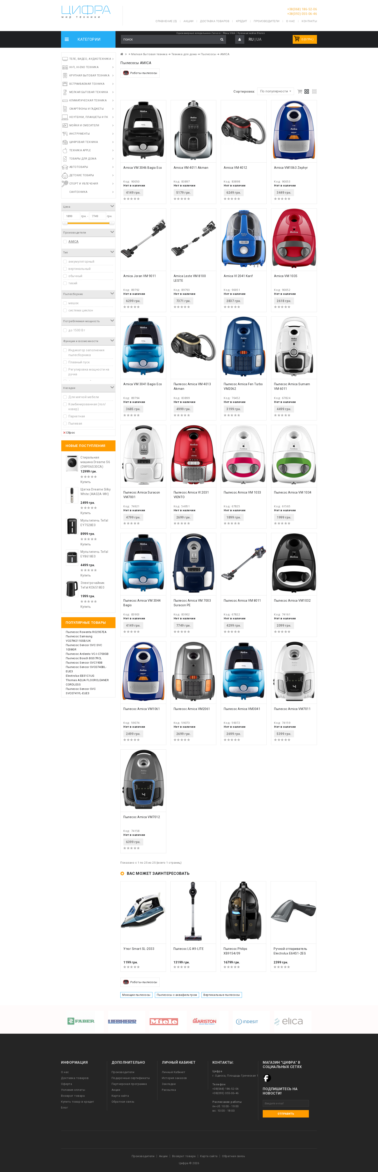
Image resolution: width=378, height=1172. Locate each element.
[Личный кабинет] (239, 39)
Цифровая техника (83, 142)
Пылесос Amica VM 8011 (242, 600)
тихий (72, 283)
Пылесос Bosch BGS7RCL (84, 658)
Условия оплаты (73, 1089)
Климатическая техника (88, 100)
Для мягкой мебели (83, 397)
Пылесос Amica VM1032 (292, 600)
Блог (64, 1107)
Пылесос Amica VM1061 (141, 709)
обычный (75, 276)
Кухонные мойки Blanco (251, 33)
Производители (267, 21)
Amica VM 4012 (235, 167)
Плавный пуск (79, 362)
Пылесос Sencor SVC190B (84, 662)
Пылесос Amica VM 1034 (293, 492)
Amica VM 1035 (286, 276)
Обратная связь (123, 1101)
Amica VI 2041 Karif (238, 276)
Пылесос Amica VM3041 (242, 709)
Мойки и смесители (84, 125)
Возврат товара (73, 1095)
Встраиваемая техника (87, 83)
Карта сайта (120, 1095)
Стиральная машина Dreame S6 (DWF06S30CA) (95, 462)
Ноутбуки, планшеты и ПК (88, 117)
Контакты (309, 21)
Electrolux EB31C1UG (80, 675)
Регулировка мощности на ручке (88, 372)
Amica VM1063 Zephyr (291, 167)
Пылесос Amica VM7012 (141, 817)
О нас (65, 1072)
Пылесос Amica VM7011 (292, 709)
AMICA (73, 241)
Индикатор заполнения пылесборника (86, 352)
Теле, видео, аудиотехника (90, 58)
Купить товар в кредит (77, 1101)
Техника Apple (80, 150)
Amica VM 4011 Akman (191, 167)
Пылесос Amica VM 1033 (242, 492)
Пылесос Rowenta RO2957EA (86, 632)
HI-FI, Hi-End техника (84, 67)
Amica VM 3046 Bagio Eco (142, 167)
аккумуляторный (81, 261)
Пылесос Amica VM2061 (192, 709)
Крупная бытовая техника (89, 75)
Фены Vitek (229, 33)
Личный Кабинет (173, 1072)
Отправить (286, 1113)
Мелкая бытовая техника (88, 92)
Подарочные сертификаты (131, 1078)
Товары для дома (82, 158)
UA (258, 39)
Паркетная (76, 416)
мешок (73, 303)
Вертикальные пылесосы (221, 994)
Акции (116, 1089)
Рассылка (169, 1089)
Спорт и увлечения (83, 183)
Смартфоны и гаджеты (86, 108)
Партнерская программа (129, 1084)
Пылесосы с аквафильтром (177, 994)
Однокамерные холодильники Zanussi (198, 33)
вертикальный (79, 269)
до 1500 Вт (76, 330)
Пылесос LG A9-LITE (188, 949)
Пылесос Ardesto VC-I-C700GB (87, 653)
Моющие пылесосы (136, 994)
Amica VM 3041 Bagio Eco (142, 384)
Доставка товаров (75, 1078)
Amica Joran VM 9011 (139, 276)
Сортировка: (244, 91)
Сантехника (78, 191)
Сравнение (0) (166, 21)
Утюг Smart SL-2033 (138, 949)
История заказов (174, 1078)
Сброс (70, 432)
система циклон (80, 310)
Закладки (169, 1084)
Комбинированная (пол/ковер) (87, 406)
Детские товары (81, 175)
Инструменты (79, 133)
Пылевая (75, 423)
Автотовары (78, 167)
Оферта (66, 1084)
